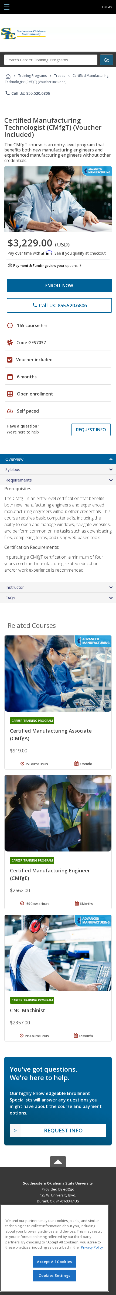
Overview (14, 459)
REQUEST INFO (91, 430)
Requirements (18, 480)
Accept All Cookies (54, 1261)
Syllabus (12, 469)
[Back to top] (58, 1183)
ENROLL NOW (59, 286)
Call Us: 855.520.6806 (27, 93)
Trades (59, 75)
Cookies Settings (54, 1275)
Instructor (14, 587)
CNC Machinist (27, 1010)
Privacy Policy (92, 1247)
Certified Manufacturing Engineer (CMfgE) (50, 874)
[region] (54, 1248)
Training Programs (32, 75)
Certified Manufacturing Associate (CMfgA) (51, 734)
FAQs (10, 597)
